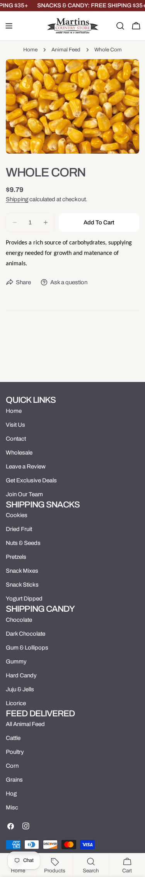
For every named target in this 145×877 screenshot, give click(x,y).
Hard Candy (21, 675)
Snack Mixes (22, 571)
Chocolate (19, 620)
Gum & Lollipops (27, 648)
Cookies (16, 515)
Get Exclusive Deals (31, 480)
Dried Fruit (19, 529)
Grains (14, 780)
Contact (16, 439)
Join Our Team (24, 494)
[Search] (120, 26)
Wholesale (19, 453)
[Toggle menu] (9, 26)
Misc (12, 807)
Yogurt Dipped (24, 598)
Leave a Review (26, 466)
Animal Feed (65, 50)
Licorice (16, 703)
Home (30, 50)
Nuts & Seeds (23, 543)
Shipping (17, 199)
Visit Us (15, 425)
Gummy (16, 661)
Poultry (15, 752)
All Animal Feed (25, 724)
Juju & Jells (20, 689)
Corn (12, 766)
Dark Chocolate (25, 634)
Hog (11, 793)
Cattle (13, 738)
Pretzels (16, 557)
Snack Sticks (22, 585)
